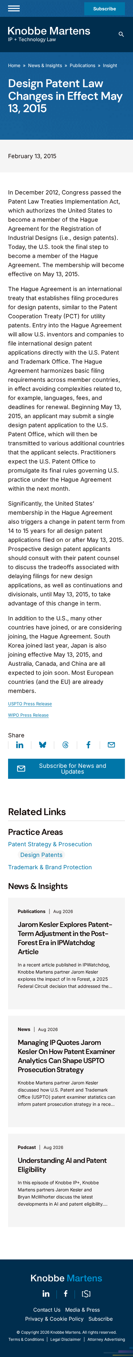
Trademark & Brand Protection (50, 867)
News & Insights (45, 65)
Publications (82, 65)
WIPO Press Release (28, 715)
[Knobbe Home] (66, 1278)
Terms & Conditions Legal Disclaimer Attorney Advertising (66, 1339)
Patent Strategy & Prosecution (50, 844)
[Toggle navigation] (14, 8)
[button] (121, 34)
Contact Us (46, 1309)
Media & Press (82, 1309)
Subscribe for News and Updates (72, 768)
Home (14, 65)
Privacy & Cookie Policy (54, 1319)
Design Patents (41, 854)
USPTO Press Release (30, 703)
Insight (110, 65)
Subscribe (104, 8)
